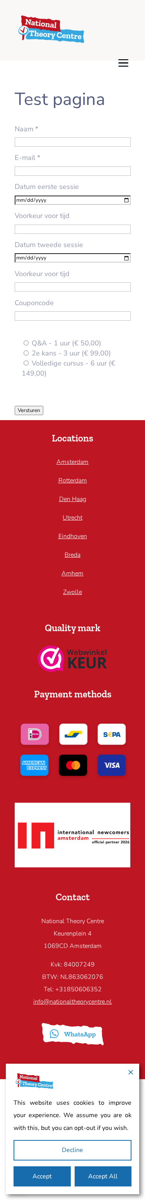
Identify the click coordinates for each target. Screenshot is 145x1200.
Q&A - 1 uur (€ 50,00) (65, 343)
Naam (26, 129)
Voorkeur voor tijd (42, 215)
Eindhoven (72, 536)
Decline (72, 1150)
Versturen (29, 410)
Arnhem (72, 573)
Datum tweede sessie (49, 244)
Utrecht (72, 517)
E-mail (27, 157)
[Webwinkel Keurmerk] (72, 669)
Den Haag (72, 499)
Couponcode (34, 302)
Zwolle (72, 592)
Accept (42, 1176)
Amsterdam (72, 462)
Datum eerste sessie (47, 186)
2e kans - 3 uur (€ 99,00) (70, 353)
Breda (72, 555)
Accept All (103, 1176)
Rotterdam (72, 480)
